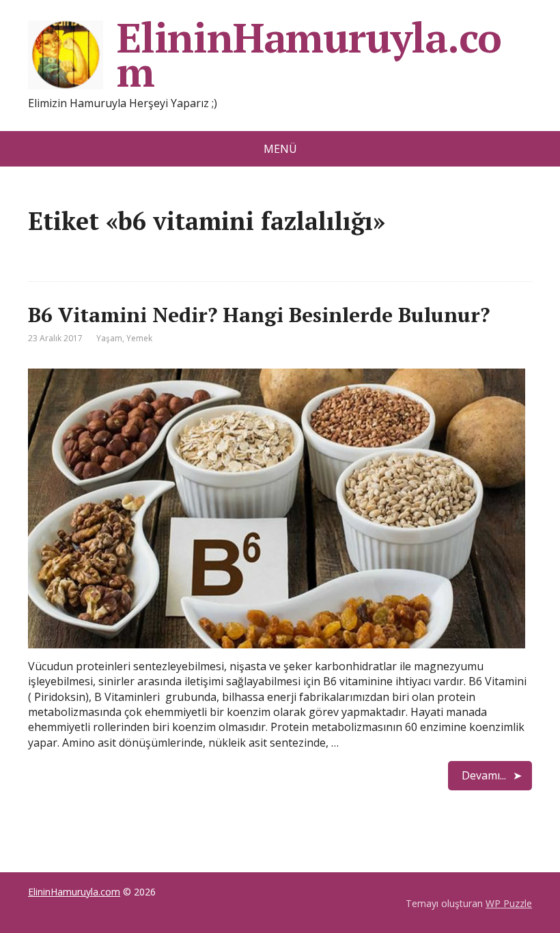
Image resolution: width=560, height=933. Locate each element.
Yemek (139, 338)
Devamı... (484, 775)
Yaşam (109, 338)
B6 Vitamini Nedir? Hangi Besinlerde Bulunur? (259, 314)
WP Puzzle (509, 903)
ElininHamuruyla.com (309, 54)
